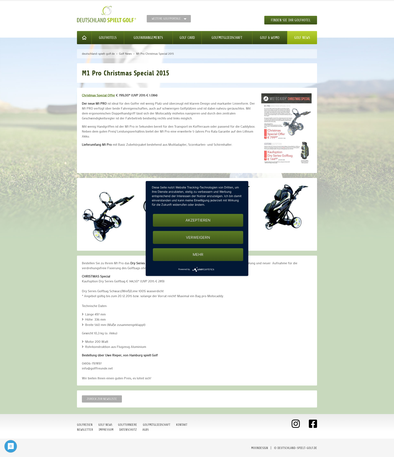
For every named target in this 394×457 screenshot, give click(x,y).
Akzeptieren (198, 220)
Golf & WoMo (269, 38)
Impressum (106, 430)
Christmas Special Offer (98, 95)
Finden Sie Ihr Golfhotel (290, 20)
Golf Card (187, 38)
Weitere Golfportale (166, 19)
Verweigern (198, 237)
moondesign (259, 448)
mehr (198, 254)
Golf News (302, 38)
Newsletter (85, 430)
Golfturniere (127, 425)
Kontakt (181, 425)
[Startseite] (84, 37)
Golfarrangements (148, 38)
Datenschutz (128, 430)
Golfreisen (85, 425)
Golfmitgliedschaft (227, 38)
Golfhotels (108, 38)
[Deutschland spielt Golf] (106, 14)
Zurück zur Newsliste (102, 399)
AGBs (145, 430)
